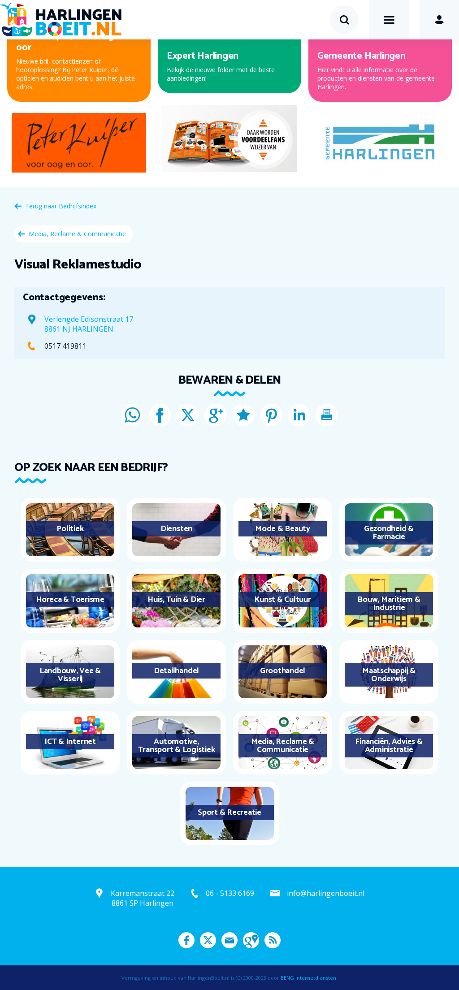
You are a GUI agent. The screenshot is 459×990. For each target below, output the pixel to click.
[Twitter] (188, 415)
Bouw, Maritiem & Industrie (388, 603)
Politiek (69, 529)
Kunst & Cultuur (282, 599)
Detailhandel (176, 671)
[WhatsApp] (132, 415)
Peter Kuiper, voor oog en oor (71, 42)
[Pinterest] (271, 415)
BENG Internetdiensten (308, 977)
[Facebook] (160, 415)
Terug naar (60, 206)
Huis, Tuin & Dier (176, 599)
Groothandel (282, 671)
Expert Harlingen (202, 56)
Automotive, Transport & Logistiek (176, 746)
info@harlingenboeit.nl (325, 893)
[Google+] (215, 415)
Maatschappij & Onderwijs (389, 675)
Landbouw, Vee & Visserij (70, 675)
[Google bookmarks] (243, 415)
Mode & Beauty (282, 529)
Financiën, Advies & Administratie (388, 746)
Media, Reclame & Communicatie (77, 233)
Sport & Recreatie (229, 812)
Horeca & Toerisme (70, 599)
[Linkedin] (299, 415)
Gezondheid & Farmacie (389, 533)
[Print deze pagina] (327, 415)
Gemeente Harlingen (361, 56)
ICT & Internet (70, 741)
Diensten (176, 529)
